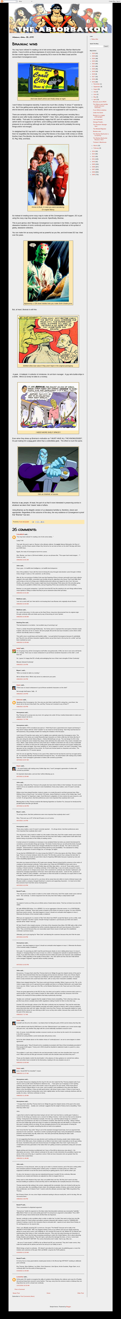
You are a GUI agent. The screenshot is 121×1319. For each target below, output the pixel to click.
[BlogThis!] (38, 522)
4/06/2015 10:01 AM (23, 560)
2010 (93, 161)
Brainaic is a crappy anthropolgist (99, 116)
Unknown (20, 699)
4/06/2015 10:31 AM (23, 593)
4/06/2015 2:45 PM (22, 679)
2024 (93, 58)
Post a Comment (20, 1289)
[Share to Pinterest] (43, 522)
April (95, 99)
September (96, 86)
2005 (93, 174)
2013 (93, 154)
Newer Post (16, 1293)
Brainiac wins (97, 131)
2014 (93, 151)
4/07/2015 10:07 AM (23, 760)
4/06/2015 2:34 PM (22, 664)
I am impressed (97, 119)
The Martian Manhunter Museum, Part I (100, 138)
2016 (93, 79)
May (94, 97)
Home (48, 1293)
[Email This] (36, 522)
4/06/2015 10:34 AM (23, 604)
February (96, 148)
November (96, 84)
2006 (93, 172)
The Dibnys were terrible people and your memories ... (100, 106)
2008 (93, 167)
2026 (93, 53)
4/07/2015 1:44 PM (22, 820)
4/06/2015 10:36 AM (23, 616)
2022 (93, 63)
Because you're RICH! (99, 101)
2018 (93, 74)
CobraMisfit (20, 534)
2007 (93, 169)
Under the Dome (98, 112)
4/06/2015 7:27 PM (22, 719)
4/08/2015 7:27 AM (22, 1014)
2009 (93, 164)
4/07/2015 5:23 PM (22, 885)
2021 (93, 66)
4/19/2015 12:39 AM (23, 1271)
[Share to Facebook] (42, 522)
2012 (93, 156)
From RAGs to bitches (99, 110)
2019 (93, 71)
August (95, 89)
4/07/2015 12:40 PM (23, 806)
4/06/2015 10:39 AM (23, 642)
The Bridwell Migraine (99, 129)
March (95, 145)
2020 (93, 69)
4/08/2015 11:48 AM (23, 1158)
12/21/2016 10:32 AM (23, 1285)
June (95, 94)
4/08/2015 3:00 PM (22, 1199)
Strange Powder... (98, 122)
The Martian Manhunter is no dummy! (101, 134)
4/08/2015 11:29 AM (23, 1095)
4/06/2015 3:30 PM (22, 706)
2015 (93, 82)
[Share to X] (40, 522)
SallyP (19, 648)
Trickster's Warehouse (99, 142)
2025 (93, 56)
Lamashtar (20, 1276)
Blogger (68, 1306)
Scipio (19, 685)
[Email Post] (32, 521)
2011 (93, 159)
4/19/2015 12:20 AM (23, 1252)
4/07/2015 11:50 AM (23, 776)
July (94, 91)
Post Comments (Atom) (28, 1296)
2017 (93, 76)
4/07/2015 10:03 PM (23, 964)
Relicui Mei (95, 39)
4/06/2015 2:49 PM (22, 693)
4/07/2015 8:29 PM (22, 937)
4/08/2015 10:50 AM (23, 1062)
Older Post (80, 1293)
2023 (93, 61)
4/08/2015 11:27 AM (23, 1073)
